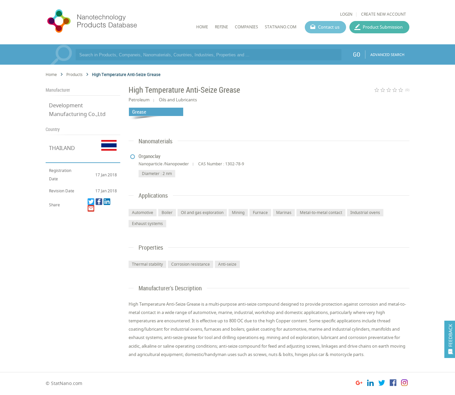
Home (51, 74)
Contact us (328, 27)
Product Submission (383, 27)
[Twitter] (91, 201)
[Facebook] (99, 201)
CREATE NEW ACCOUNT (383, 14)
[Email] (91, 208)
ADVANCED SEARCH (387, 54)
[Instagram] (404, 383)
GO (356, 54)
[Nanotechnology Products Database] (112, 21)
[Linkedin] (107, 201)
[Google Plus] (359, 383)
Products (74, 74)
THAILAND (62, 148)
